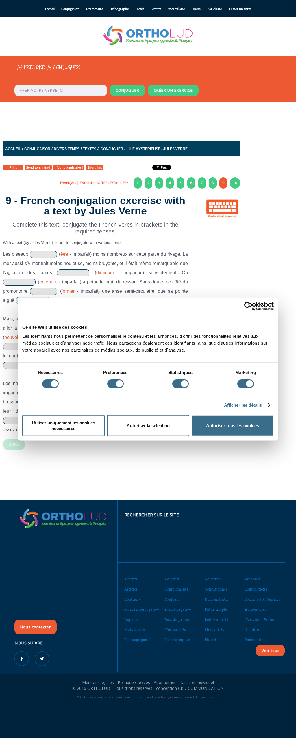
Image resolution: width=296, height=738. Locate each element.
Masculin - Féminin (261, 619)
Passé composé (177, 639)
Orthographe (119, 9)
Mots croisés (175, 629)
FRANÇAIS (68, 182)
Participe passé (137, 639)
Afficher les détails (243, 404)
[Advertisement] (148, 120)
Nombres (252, 629)
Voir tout (270, 650)
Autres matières (239, 9)
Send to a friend (38, 167)
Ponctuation (255, 639)
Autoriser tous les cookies (232, 425)
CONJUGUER (127, 90)
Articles (131, 589)
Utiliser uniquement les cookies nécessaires (63, 425)
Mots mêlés (214, 629)
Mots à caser (135, 629)
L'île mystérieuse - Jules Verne (157, 149)
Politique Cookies (134, 682)
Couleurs (172, 599)
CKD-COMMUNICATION (201, 688)
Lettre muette (216, 619)
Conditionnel (216, 589)
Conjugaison (70, 9)
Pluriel (210, 639)
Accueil (49, 9)
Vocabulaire (176, 9)
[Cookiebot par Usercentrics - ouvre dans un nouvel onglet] (248, 306)
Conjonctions (256, 589)
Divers (196, 9)
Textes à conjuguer (103, 149)
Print (13, 167)
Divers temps (66, 149)
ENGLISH (87, 182)
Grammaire (94, 9)
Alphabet (252, 579)
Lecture (156, 9)
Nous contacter (35, 626)
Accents (131, 579)
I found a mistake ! (69, 167)
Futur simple (216, 609)
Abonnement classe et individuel (184, 682)
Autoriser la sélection (148, 425)
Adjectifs (172, 579)
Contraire (132, 599)
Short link (94, 167)
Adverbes (213, 579)
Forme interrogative (141, 609)
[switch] (115, 383)
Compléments (176, 589)
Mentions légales (98, 682)
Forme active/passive (262, 599)
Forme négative (177, 609)
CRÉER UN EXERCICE (173, 90)
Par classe (214, 9)
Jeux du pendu (176, 619)
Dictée (139, 9)
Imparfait (132, 619)
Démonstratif (216, 599)
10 (235, 182)
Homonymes (255, 609)
